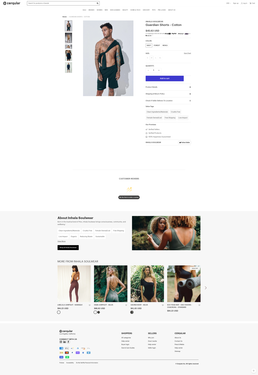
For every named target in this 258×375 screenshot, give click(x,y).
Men (106, 10)
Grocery (146, 10)
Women (99, 10)
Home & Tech (135, 10)
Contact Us (178, 341)
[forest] (95, 312)
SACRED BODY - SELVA (139, 305)
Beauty (125, 10)
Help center (125, 341)
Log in (245, 3)
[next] (205, 288)
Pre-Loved (162, 10)
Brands (91, 10)
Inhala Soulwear (154, 21)
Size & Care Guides (128, 348)
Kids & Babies (115, 10)
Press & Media (179, 344)
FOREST (157, 45)
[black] (98, 312)
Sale (84, 10)
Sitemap (177, 351)
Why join (151, 337)
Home (64, 16)
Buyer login (125, 344)
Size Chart (187, 53)
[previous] (52, 288)
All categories (126, 337)
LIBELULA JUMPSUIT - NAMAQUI (69, 305)
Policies (61, 362)
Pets (154, 10)
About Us (171, 10)
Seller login (152, 348)
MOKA (165, 45)
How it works (152, 341)
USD (227, 3)
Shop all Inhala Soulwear (68, 247)
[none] (68, 25)
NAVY (149, 45)
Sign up (235, 3)
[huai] (58, 312)
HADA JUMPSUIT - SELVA (103, 305)
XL (160, 58)
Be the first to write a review (129, 197)
